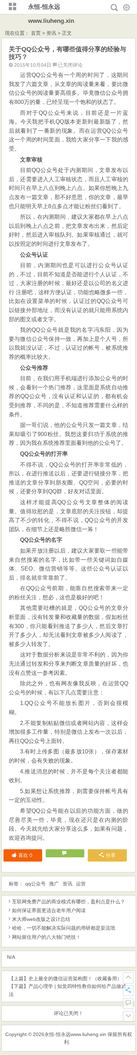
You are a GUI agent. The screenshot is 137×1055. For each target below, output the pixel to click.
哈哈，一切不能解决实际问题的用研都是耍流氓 (63, 928)
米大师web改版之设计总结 (41, 919)
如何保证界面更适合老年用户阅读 (49, 910)
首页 (36, 33)
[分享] (128, 990)
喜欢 (25, 855)
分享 (111, 855)
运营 (81, 883)
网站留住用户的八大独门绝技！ (46, 937)
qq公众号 (35, 883)
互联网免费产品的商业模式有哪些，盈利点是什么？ (68, 901)
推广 (54, 883)
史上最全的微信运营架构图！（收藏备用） (75, 978)
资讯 (51, 33)
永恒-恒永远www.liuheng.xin (75, 1034)
